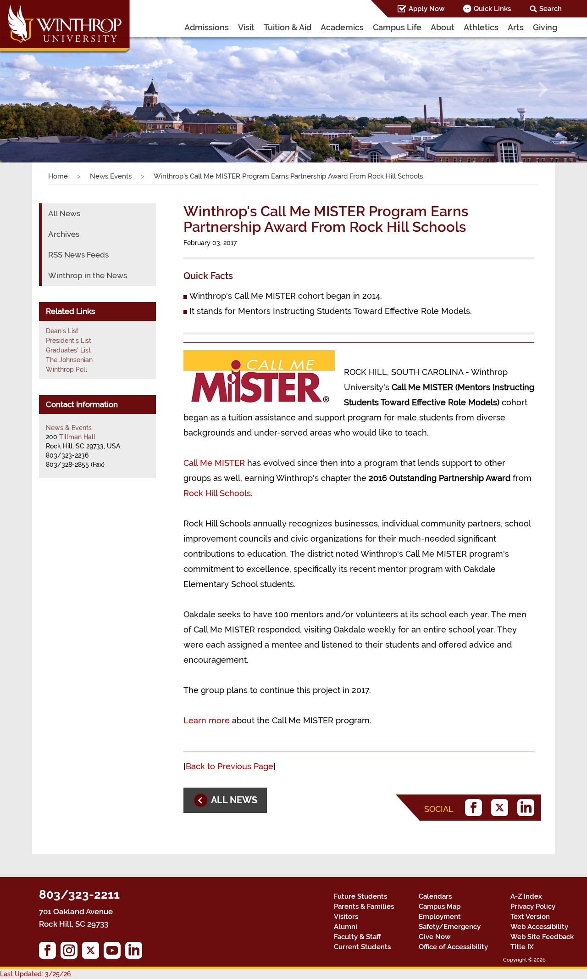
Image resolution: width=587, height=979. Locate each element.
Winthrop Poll (66, 369)
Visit (246, 27)
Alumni (345, 927)
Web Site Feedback (542, 937)
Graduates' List (68, 350)
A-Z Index (526, 896)
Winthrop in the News (87, 275)
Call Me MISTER (214, 463)
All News (64, 213)
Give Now (434, 937)
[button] (44, 89)
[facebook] (476, 807)
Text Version (530, 916)
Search (550, 9)
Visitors (346, 916)
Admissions (206, 27)
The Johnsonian (69, 360)
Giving (545, 27)
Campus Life (397, 27)
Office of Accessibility (453, 947)
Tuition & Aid (287, 27)
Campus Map (439, 906)
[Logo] (65, 27)
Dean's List (62, 331)
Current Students (362, 947)
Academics (342, 27)
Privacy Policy (532, 906)
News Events (111, 176)
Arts (516, 27)
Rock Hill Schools (217, 493)
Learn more (207, 720)
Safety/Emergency (450, 927)
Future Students (360, 896)
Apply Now (426, 9)
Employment (440, 916)
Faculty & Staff (357, 937)
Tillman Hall (77, 437)
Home (58, 176)
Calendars (435, 896)
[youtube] (114, 952)
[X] (502, 807)
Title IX (522, 947)
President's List (68, 340)
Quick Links (492, 9)
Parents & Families (364, 906)
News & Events (69, 427)
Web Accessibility (539, 927)
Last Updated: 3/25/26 (35, 974)
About (442, 27)
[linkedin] (528, 807)
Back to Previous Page (229, 766)
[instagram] (71, 952)
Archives (63, 234)
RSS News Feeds (78, 254)
